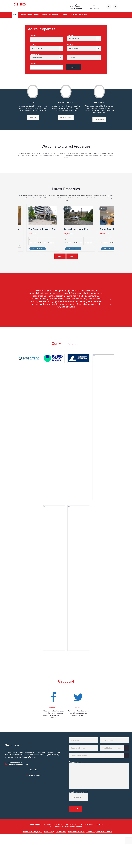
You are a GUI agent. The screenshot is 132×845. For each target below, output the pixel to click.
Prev (60, 256)
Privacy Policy (61, 831)
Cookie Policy (49, 831)
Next (72, 256)
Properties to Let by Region (32, 831)
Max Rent (33, 45)
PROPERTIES (33, 117)
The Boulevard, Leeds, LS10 (42, 229)
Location (33, 35)
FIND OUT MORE (99, 119)
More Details (37, 249)
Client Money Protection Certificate (99, 831)
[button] (110, 294)
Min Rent (70, 35)
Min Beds (70, 45)
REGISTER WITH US (66, 117)
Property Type (34, 54)
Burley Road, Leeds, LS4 (76, 229)
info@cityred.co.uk (96, 824)
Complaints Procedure (76, 831)
